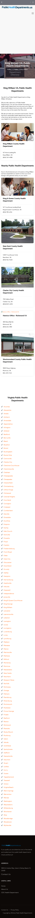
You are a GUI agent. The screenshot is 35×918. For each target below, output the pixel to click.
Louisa (6, 625)
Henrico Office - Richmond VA (15, 315)
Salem (6, 739)
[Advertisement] (17, 35)
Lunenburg (8, 632)
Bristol (6, 448)
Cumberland (8, 510)
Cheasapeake (8, 476)
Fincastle (7, 538)
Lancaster (7, 611)
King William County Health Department (13, 145)
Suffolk (6, 767)
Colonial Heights (9, 497)
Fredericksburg (9, 548)
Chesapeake (8, 479)
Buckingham (8, 452)
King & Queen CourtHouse (13, 600)
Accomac (7, 407)
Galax (6, 555)
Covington (7, 504)
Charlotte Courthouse (11, 465)
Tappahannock (9, 777)
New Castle (8, 673)
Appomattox (8, 424)
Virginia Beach (8, 787)
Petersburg (8, 701)
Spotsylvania (8, 749)
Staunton (7, 760)
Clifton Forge (8, 490)
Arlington (7, 427)
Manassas (7, 645)
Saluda (6, 742)
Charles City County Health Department (13, 291)
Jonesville (7, 597)
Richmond (7, 725)
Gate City (7, 559)
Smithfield (7, 746)
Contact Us (5, 874)
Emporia (6, 524)
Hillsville (6, 587)
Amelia (6, 414)
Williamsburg (8, 808)
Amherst (7, 417)
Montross (7, 666)
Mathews (7, 656)
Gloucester (8, 562)
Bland (6, 441)
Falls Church (8, 531)
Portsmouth (8, 704)
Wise (5, 815)
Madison (6, 642)
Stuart (6, 763)
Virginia (16, 69)
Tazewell (7, 780)
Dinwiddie (7, 517)
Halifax (6, 573)
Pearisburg (7, 697)
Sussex (6, 773)
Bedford (7, 434)
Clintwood (7, 493)
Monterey (7, 663)
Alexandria (7, 410)
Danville (6, 514)
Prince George (9, 711)
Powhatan (7, 708)
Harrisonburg (8, 580)
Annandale (7, 420)
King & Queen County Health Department (14, 199)
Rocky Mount (8, 732)
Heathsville (7, 583)
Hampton (7, 576)
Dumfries (7, 521)
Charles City (8, 462)
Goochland (7, 566)
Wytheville (7, 825)
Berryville (7, 438)
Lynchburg (7, 638)
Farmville (7, 535)
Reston (6, 721)
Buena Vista (8, 455)
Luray (6, 635)
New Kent (7, 677)
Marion (6, 649)
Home (9, 69)
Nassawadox (8, 670)
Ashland (6, 431)
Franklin (6, 545)
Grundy (6, 569)
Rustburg (7, 735)
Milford (6, 659)
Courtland (7, 500)
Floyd (6, 542)
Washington (8, 801)
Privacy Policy (15, 910)
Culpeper (7, 507)
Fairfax (6, 528)
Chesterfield (8, 483)
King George (8, 604)
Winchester (8, 811)
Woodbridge (8, 818)
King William (24, 69)
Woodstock (8, 822)
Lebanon (7, 618)
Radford (7, 718)
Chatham (7, 472)
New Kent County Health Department (13, 247)
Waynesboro (8, 805)
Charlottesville (9, 469)
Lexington (7, 621)
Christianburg (8, 486)
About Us (4, 889)
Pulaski (6, 715)
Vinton (6, 784)
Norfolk (6, 683)
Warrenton (7, 794)
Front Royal (8, 552)
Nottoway (7, 687)
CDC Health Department (10, 892)
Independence (9, 593)
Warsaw (6, 798)
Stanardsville (8, 756)
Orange (6, 690)
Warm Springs (8, 791)
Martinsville (8, 652)
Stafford (6, 753)
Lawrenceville (8, 614)
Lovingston (7, 628)
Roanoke (7, 728)
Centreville (8, 458)
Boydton (7, 445)
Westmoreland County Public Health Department (17, 360)
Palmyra (6, 694)
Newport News (9, 680)
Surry (6, 770)
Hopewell (7, 590)
